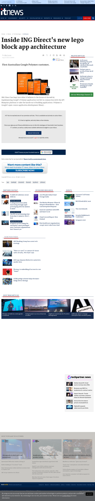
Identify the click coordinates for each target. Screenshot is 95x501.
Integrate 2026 (81, 220)
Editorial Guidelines (55, 484)
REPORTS (47, 18)
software (42, 182)
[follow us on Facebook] (6, 5)
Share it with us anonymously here (35, 159)
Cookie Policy (66, 496)
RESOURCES (57, 18)
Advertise (73, 484)
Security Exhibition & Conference (83, 216)
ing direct (35, 182)
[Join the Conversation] (43, 55)
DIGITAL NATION (35, 18)
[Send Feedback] (57, 55)
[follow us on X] (4, 5)
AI (27, 18)
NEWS (2, 18)
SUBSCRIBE (87, 18)
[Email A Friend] (60, 55)
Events (69, 190)
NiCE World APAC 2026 (83, 202)
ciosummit (21, 182)
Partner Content (10, 190)
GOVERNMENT (12, 18)
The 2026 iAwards (81, 209)
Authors (63, 484)
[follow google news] (9, 5)
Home (3, 34)
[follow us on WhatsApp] (12, 5)
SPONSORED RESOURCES (44, 190)
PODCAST (68, 18)
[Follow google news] (58, 59)
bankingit (13, 182)
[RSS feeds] (15, 5)
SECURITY (22, 18)
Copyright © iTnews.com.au (8, 177)
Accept (89, 494)
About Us (47, 484)
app (8, 182)
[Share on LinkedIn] (54, 55)
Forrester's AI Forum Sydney (83, 196)
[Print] (63, 55)
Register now (33, 133)
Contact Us (41, 484)
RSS (93, 484)
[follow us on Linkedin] (1, 5)
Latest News (6, 2)
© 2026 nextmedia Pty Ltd (15, 484)
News (9, 34)
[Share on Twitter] (47, 55)
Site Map (89, 484)
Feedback (68, 484)
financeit (28, 182)
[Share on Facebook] (50, 55)
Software (26, 34)
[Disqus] (31, 345)
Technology (17, 34)
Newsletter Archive (82, 484)
